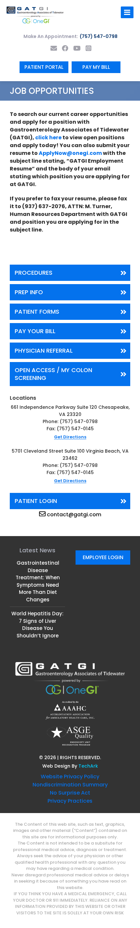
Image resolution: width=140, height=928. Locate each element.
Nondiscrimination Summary (70, 784)
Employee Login (103, 557)
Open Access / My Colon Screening (53, 374)
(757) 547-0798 (99, 36)
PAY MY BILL (96, 67)
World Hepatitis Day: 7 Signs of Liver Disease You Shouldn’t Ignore (37, 624)
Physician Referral (44, 350)
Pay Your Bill (35, 331)
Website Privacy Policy (70, 776)
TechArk (88, 766)
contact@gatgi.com (74, 514)
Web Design (56, 766)
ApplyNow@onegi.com (70, 153)
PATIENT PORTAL (43, 67)
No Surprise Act (70, 792)
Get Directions (70, 437)
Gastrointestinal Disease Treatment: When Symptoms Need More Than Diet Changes (38, 581)
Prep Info (29, 292)
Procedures (33, 273)
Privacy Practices (70, 800)
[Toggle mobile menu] (127, 12)
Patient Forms (37, 311)
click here (48, 137)
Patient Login (36, 501)
